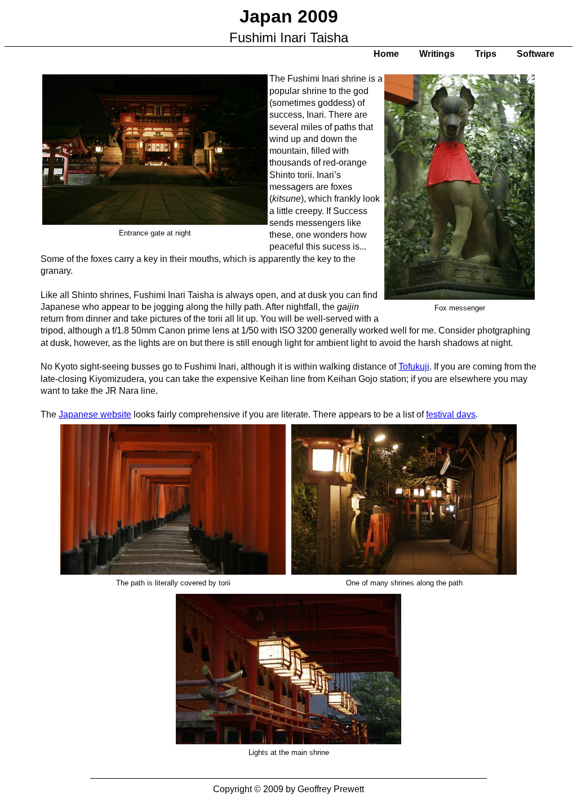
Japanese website (95, 414)
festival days (451, 414)
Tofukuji (413, 366)
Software (535, 54)
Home (386, 54)
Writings (437, 54)
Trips (485, 54)
